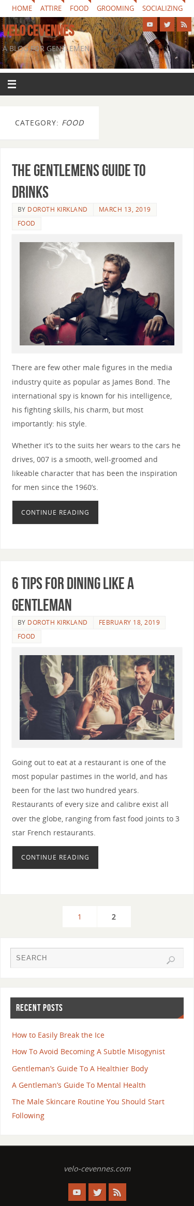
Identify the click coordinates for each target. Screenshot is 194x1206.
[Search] (171, 960)
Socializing (162, 8)
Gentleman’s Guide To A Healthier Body (80, 1068)
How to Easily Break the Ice (58, 1035)
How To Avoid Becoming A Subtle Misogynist (88, 1051)
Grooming (115, 8)
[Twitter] (167, 24)
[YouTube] (150, 24)
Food (79, 8)
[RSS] (184, 24)
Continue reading (55, 512)
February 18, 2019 (129, 622)
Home (22, 8)
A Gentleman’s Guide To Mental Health (79, 1085)
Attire (51, 8)
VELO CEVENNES (38, 30)
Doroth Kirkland (57, 209)
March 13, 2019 (125, 209)
